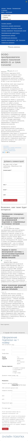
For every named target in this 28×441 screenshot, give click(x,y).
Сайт (4, 194)
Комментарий (7, 170)
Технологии (22, 40)
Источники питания (16, 28)
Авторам (3, 8)
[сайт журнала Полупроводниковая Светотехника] (18, 327)
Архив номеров (7, 19)
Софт (17, 40)
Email (5, 189)
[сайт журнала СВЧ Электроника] (14, 330)
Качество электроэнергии (8, 40)
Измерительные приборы (8, 35)
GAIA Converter (11, 149)
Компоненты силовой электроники (11, 26)
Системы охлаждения (7, 30)
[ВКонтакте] (3, 152)
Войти (2, 12)
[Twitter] (4, 152)
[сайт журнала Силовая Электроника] (14, 324)
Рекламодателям (16, 8)
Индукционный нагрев (20, 30)
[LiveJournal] (9, 152)
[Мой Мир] (7, 152)
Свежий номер (6, 15)
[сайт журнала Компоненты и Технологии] (7, 327)
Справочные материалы (7, 42)
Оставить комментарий (9, 150)
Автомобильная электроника (9, 38)
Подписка (5, 17)
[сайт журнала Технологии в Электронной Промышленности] (23, 324)
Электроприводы (5, 28)
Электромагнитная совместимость (10, 33)
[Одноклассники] (6, 152)
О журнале (4, 10)
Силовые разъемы (6, 23)
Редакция (9, 8)
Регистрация (9, 12)
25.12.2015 (6, 146)
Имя (5, 184)
